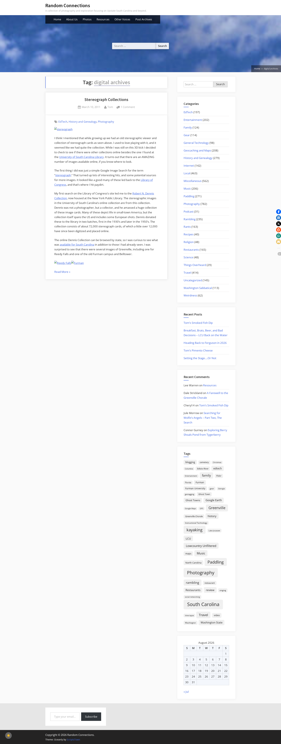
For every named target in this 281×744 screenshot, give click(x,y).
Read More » (62, 272)
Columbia (189, 469)
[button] (278, 211)
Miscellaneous (192, 181)
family (206, 475)
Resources (103, 19)
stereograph (63, 175)
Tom (110, 107)
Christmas (217, 462)
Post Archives (143, 19)
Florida (188, 482)
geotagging (189, 494)
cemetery (204, 462)
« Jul (186, 692)
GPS (201, 508)
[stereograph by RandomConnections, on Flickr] (63, 129)
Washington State (211, 622)
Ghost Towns (193, 500)
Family (188, 127)
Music (187, 188)
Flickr (218, 475)
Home (57, 19)
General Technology (196, 143)
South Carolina (203, 604)
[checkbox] (8, 735)
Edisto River (202, 468)
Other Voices (122, 19)
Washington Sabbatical (198, 288)
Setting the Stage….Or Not (200, 358)
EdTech (62, 121)
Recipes (189, 234)
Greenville (216, 507)
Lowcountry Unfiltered (201, 546)
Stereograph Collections (106, 99)
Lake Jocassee (214, 530)
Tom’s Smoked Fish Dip (198, 323)
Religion (189, 242)
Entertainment (193, 120)
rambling (192, 582)
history (212, 516)
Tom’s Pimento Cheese (198, 350)
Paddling (189, 196)
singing (223, 590)
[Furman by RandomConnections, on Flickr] (77, 263)
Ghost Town (204, 494)
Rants (187, 227)
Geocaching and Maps (197, 150)
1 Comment (128, 107)
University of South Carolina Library (81, 157)
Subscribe (91, 716)
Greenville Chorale (194, 516)
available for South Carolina (77, 244)
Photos (87, 19)
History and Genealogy (83, 121)
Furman (200, 482)
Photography (106, 121)
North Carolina (193, 562)
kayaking (194, 529)
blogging (190, 462)
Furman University (195, 488)
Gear (187, 135)
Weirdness (190, 295)
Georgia (221, 488)
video (217, 615)
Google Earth (214, 500)
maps (188, 553)
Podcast (189, 211)
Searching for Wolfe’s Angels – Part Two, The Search (203, 417)
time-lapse (189, 615)
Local (187, 173)
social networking (192, 597)
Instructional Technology (196, 523)
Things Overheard (195, 265)
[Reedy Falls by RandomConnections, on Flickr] (62, 263)
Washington (190, 622)
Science (188, 257)
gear (212, 488)
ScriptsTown (73, 739)
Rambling (189, 219)
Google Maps (190, 508)
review (210, 590)
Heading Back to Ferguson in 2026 (205, 343)
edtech (217, 468)
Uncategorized (193, 280)
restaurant (210, 582)
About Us (72, 19)
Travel (187, 272)
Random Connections (67, 5)
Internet (189, 165)
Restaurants (191, 249)
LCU (188, 538)
